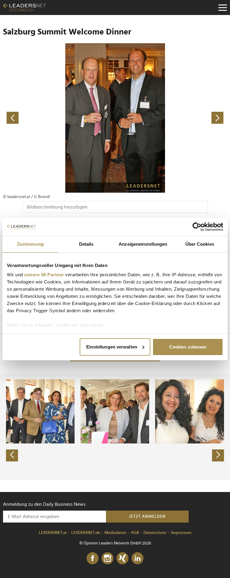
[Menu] (222, 7)
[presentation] (12, 455)
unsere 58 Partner (44, 274)
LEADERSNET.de (85, 533)
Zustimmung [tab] (30, 244)
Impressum (181, 533)
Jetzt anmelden (147, 516)
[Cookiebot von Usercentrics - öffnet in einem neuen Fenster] (197, 226)
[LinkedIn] (137, 559)
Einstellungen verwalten (111, 346)
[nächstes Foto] (171, 118)
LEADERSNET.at (53, 533)
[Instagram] (108, 559)
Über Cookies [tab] (199, 244)
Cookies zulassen (188, 346)
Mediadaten (115, 533)
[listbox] (115, 426)
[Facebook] (93, 559)
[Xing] (122, 559)
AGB (135, 533)
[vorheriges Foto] (59, 118)
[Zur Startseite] (24, 7)
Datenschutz (155, 533)
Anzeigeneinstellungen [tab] (143, 244)
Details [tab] (86, 244)
